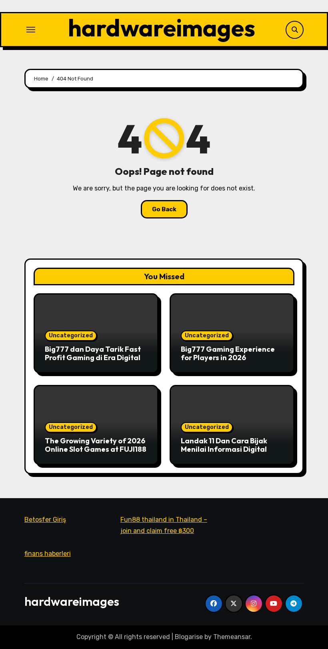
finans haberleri (47, 553)
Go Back (164, 209)
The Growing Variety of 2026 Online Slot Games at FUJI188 (95, 445)
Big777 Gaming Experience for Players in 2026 (228, 354)
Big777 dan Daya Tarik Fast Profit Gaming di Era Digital (93, 354)
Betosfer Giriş (45, 519)
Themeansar (231, 637)
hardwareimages (161, 27)
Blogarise (189, 637)
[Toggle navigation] (30, 29)
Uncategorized (71, 335)
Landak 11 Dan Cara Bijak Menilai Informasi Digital (224, 445)
